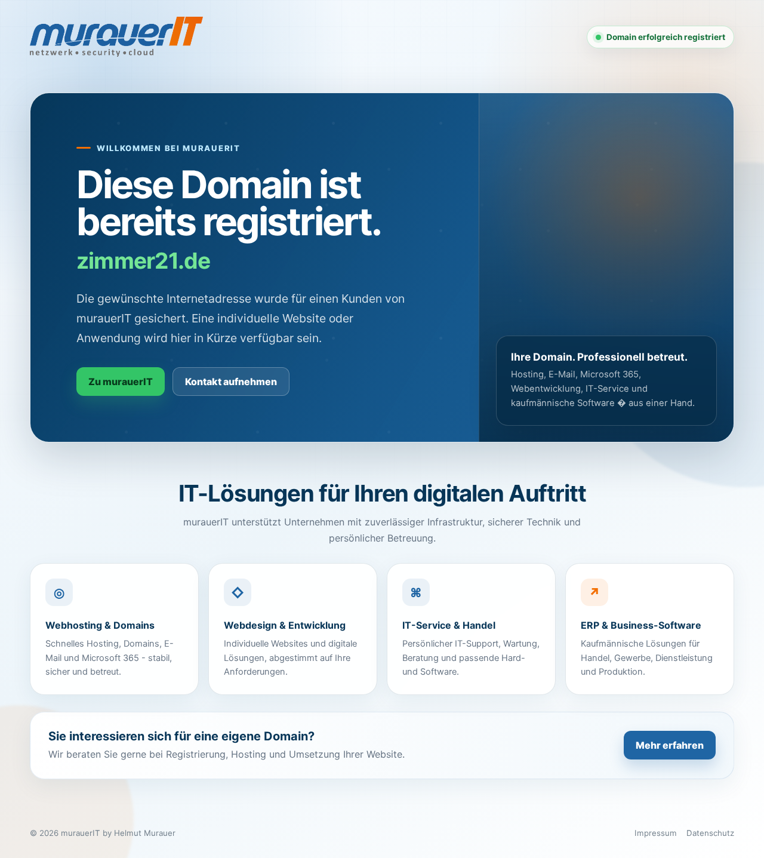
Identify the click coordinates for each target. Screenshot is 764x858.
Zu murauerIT (120, 382)
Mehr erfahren (670, 745)
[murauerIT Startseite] (116, 37)
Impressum (655, 833)
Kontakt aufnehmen (231, 382)
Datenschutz (710, 833)
